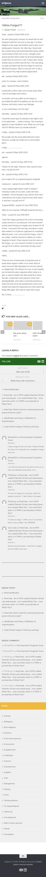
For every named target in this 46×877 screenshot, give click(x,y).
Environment (9, 744)
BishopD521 (13, 437)
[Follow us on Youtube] (38, 361)
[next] (43, 332)
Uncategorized (10, 817)
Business (8, 733)
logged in (17, 356)
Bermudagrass (10, 727)
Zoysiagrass (9, 834)
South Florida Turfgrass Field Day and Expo (21, 427)
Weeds (7, 829)
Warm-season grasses (13, 823)
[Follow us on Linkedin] (42, 361)
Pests (6, 795)
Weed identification (11, 389)
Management (9, 783)
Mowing (7, 789)
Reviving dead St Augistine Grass (30, 645)
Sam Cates (12, 528)
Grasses (7, 761)
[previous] (2, 332)
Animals (7, 716)
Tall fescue (8, 812)
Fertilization (8, 755)
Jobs (6, 778)
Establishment (9, 750)
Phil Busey (12, 475)
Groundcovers (10, 767)
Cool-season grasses (12, 738)
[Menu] (43, 3)
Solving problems (11, 18)
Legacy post (10, 30)
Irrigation (7, 772)
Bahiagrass (8, 722)
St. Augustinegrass (11, 806)
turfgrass (6, 3)
